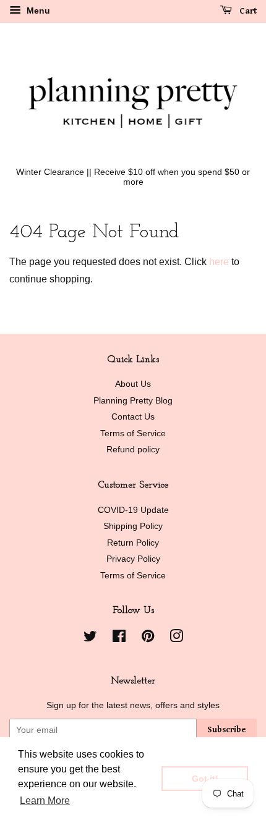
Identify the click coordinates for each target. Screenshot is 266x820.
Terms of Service (133, 433)
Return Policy (133, 542)
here (219, 261)
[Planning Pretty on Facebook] (119, 638)
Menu (37, 10)
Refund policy (133, 449)
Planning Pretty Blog (133, 400)
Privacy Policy (133, 559)
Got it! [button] (205, 779)
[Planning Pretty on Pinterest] (148, 638)
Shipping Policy (133, 526)
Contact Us (133, 416)
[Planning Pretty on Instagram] (176, 638)
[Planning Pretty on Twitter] (90, 638)
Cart (247, 11)
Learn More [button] (45, 800)
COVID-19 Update (133, 510)
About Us (133, 384)
